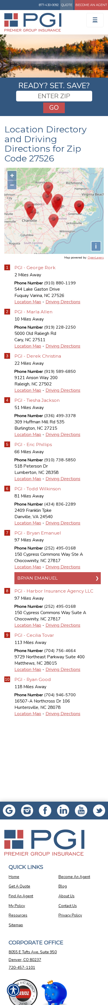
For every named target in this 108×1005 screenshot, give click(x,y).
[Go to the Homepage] (40, 22)
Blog (62, 886)
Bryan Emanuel (37, 578)
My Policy (17, 905)
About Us (66, 896)
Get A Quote (19, 886)
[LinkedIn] (63, 811)
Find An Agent (21, 896)
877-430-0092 (49, 5)
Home (14, 876)
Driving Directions (63, 302)
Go (54, 107)
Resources (18, 915)
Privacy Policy (70, 915)
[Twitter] (99, 811)
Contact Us (67, 905)
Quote (66, 5)
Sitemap (16, 925)
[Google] (9, 811)
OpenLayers (96, 258)
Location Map (27, 302)
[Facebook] (27, 811)
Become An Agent (91, 5)
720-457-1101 (22, 967)
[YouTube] (81, 811)
